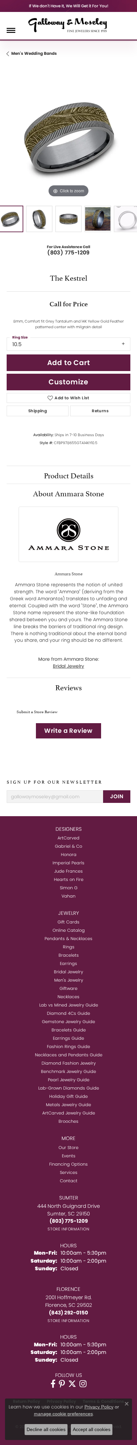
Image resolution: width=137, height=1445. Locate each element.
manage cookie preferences (63, 1413)
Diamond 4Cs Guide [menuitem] (68, 1013)
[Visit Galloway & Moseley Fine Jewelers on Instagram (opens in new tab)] (82, 1384)
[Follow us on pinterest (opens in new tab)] (62, 1384)
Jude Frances (68, 871)
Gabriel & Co (68, 846)
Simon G (68, 888)
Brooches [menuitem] (68, 1121)
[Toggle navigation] (11, 30)
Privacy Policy (98, 1406)
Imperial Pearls (68, 863)
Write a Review (68, 730)
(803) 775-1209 (68, 252)
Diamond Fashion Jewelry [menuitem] (69, 1063)
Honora (68, 854)
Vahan (68, 896)
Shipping (37, 411)
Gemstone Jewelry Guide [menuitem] (68, 1021)
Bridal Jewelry (68, 666)
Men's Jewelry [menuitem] (68, 980)
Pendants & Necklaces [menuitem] (68, 938)
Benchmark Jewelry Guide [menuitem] (68, 1071)
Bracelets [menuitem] (69, 955)
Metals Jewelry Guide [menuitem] (68, 1105)
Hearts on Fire (68, 879)
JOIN (116, 796)
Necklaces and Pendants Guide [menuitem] (68, 1055)
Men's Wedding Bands (34, 53)
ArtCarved (68, 838)
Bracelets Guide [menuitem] (69, 1030)
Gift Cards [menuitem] (68, 922)
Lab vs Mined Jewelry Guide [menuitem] (68, 1005)
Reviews (68, 686)
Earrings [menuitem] (68, 963)
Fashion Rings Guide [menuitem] (68, 1046)
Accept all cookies (91, 1429)
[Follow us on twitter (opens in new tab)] (72, 1384)
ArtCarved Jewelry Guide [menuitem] (68, 1113)
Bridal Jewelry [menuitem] (68, 972)
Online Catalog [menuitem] (69, 930)
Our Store (68, 1147)
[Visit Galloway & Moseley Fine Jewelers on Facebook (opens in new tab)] (53, 1384)
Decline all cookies (46, 1429)
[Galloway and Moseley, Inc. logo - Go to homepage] (68, 25)
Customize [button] (68, 382)
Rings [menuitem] (68, 947)
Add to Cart (68, 362)
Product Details (68, 474)
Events (68, 1156)
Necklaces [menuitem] (68, 997)
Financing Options (68, 1164)
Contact (68, 1181)
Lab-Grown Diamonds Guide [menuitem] (68, 1088)
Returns (100, 411)
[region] (68, 137)
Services (68, 1172)
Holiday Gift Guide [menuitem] (68, 1096)
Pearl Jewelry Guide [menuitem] (68, 1080)
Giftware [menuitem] (68, 988)
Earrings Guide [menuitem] (68, 1038)
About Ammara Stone (68, 492)
